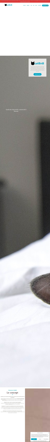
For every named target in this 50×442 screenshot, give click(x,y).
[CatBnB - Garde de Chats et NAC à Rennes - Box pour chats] (9, 5)
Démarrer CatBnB (37, 74)
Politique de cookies (35, 440)
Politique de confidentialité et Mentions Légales (41, 440)
